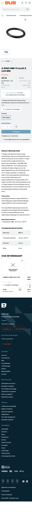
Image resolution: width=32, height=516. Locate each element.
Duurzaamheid (5, 363)
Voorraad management (8, 417)
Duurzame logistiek (7, 411)
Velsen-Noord (5, 453)
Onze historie (5, 358)
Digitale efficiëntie (6, 409)
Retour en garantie (6, 394)
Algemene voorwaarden (8, 487)
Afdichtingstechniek (26, 15)
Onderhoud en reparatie (8, 391)
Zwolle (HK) (4, 429)
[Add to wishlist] (22, 127)
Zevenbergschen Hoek (8, 456)
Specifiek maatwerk (7, 419)
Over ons (4, 355)
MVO (2, 360)
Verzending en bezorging (8, 389)
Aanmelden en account (8, 383)
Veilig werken (5, 414)
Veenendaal (5, 450)
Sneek (3, 448)
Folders (3, 368)
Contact (3, 374)
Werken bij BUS (5, 371)
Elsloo (3, 434)
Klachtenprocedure (7, 397)
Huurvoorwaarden (6, 494)
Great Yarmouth (6, 442)
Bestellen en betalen (7, 386)
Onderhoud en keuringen (8, 406)
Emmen (3, 440)
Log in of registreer (11, 92)
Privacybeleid (5, 491)
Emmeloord (4, 437)
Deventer (4, 431)
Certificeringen (5, 366)
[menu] (2, 3)
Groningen (4, 445)
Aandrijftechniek (11, 15)
